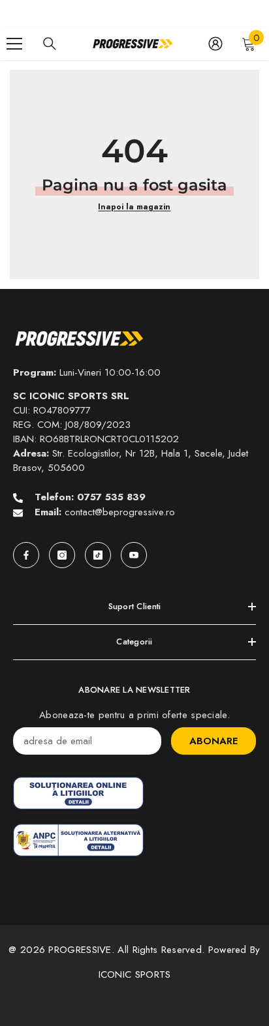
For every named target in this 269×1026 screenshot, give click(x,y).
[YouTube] (134, 555)
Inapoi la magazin (134, 207)
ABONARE (213, 741)
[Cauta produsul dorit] (49, 44)
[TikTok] (98, 555)
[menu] (14, 44)
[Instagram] (62, 555)
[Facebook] (26, 555)
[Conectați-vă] (215, 43)
